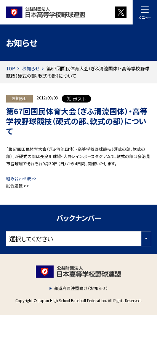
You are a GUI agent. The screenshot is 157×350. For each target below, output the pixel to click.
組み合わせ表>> (21, 178)
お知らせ (31, 68)
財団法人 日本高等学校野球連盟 (53, 12)
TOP (10, 68)
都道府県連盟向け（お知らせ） (81, 288)
